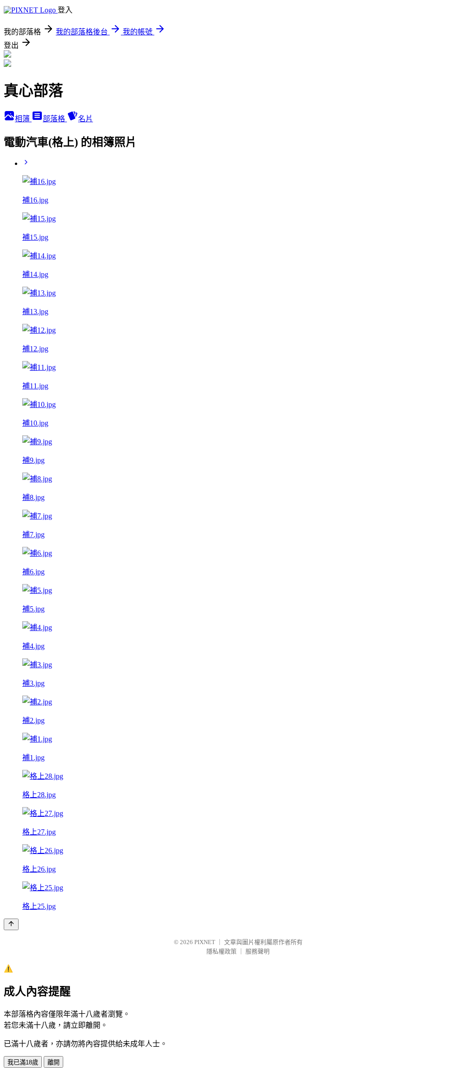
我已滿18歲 (22, 1062)
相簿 (23, 119)
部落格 (55, 119)
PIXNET (204, 942)
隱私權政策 (221, 951)
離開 (53, 1062)
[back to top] (11, 924)
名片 (85, 119)
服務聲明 (257, 951)
